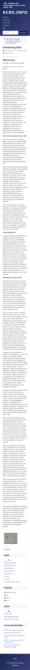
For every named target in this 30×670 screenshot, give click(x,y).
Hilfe (15, 658)
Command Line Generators (12, 633)
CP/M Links (6, 23)
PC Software (8, 574)
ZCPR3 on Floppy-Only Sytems (14, 630)
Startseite (7, 549)
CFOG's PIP (7, 614)
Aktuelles (5, 17)
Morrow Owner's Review (11, 619)
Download (6, 25)
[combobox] (10, 33)
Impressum (15, 665)
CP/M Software (9, 571)
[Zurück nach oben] (27, 667)
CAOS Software (9, 568)
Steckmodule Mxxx (10, 565)
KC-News (7, 579)
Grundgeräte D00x (10, 563)
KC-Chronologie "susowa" (12, 582)
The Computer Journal (11, 616)
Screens (6, 576)
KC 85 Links (6, 20)
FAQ (4, 28)
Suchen (23, 33)
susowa (21, 663)
